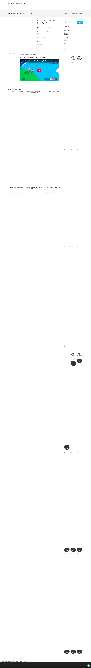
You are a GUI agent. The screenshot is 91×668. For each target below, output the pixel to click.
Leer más (34, 192)
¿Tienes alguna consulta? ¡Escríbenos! (28, 54)
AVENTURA (44, 42)
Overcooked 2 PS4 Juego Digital (16, 187)
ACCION (49, 185)
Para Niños (43, 44)
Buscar (65, 20)
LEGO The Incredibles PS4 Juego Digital (52, 187)
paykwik (1, 661)
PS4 (47, 42)
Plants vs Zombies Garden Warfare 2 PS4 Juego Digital (34, 188)
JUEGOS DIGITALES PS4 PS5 (17, 3)
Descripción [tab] (11, 53)
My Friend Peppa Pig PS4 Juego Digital (76, 13)
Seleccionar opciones (16, 192)
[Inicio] (60, 13)
